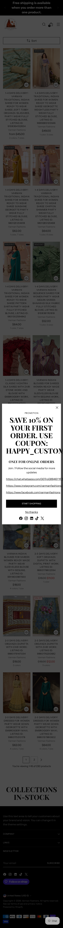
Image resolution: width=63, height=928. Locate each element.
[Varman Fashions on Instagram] (26, 518)
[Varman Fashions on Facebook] (21, 518)
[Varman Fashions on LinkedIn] (32, 518)
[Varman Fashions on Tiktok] (37, 518)
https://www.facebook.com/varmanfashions (33, 492)
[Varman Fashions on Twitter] (42, 518)
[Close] (57, 407)
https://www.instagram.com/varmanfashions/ (34, 485)
